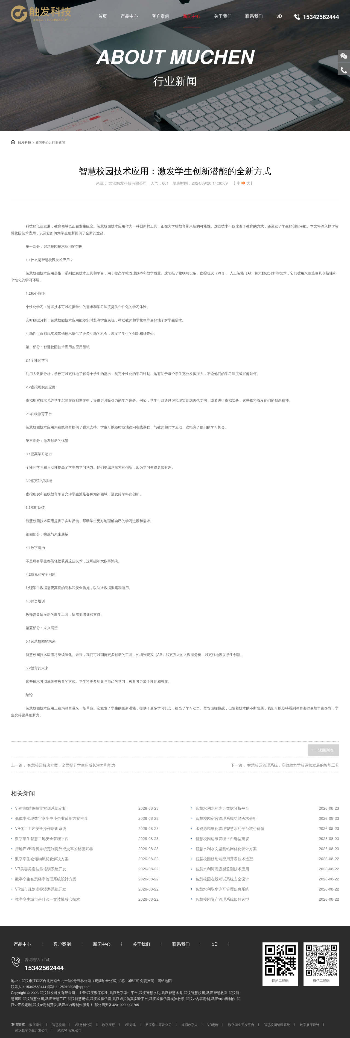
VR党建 (130, 1024)
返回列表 (326, 750)
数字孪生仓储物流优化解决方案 (87, 858)
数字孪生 (35, 1024)
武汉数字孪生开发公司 (31, 1030)
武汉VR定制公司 (69, 1030)
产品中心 (129, 16)
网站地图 (165, 980)
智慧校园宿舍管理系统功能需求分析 (267, 818)
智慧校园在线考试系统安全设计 (267, 879)
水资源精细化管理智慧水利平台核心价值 (267, 828)
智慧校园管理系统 (277, 1024)
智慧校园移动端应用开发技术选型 (267, 858)
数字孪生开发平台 (241, 1024)
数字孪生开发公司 (158, 1024)
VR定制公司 (83, 1024)
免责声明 (147, 980)
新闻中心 (191, 16)
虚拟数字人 (189, 1024)
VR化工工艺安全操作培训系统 (87, 828)
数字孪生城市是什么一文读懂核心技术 (87, 899)
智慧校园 (58, 1024)
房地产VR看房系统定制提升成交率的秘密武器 (87, 848)
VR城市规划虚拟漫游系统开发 (87, 889)
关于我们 (223, 16)
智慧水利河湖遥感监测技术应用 (267, 868)
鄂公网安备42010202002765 (116, 1004)
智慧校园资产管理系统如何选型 (267, 899)
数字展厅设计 (309, 1024)
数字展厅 (108, 1024)
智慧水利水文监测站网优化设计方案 (267, 848)
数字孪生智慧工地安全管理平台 (87, 838)
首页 (102, 16)
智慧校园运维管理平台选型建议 (267, 838)
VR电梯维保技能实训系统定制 (87, 808)
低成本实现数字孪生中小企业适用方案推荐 (87, 818)
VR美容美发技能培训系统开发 (87, 868)
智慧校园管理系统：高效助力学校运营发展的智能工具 (293, 765)
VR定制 (212, 1024)
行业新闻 (58, 142)
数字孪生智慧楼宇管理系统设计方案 (87, 879)
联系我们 (254, 16)
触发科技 (21, 142)
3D (279, 16)
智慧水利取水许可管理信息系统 (267, 889)
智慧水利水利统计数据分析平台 (267, 808)
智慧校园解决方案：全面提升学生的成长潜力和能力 (71, 765)
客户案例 (160, 16)
